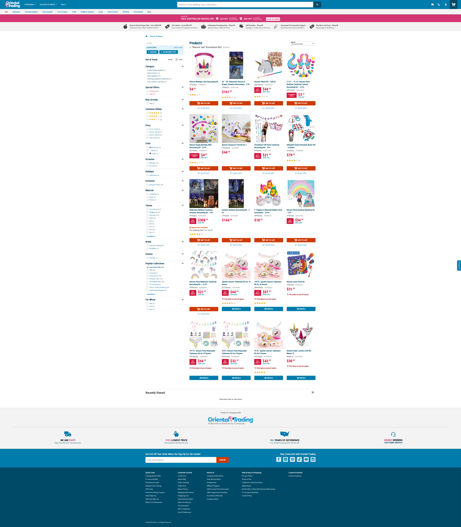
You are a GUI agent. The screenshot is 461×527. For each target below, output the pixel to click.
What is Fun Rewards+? (154, 502)
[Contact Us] (439, 4)
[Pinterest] (292, 459)
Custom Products (294, 476)
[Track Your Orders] (433, 4)
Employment (211, 482)
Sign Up (222, 460)
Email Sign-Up (151, 495)
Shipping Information (186, 492)
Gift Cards (149, 489)
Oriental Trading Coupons (155, 492)
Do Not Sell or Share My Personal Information (258, 489)
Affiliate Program (213, 486)
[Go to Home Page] (146, 36)
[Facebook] (278, 459)
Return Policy (183, 489)
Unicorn (153, 52)
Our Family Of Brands (215, 495)
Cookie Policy (247, 495)
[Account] (446, 4)
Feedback (459, 265)
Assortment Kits (169, 52)
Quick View (204, 108)
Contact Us (182, 476)
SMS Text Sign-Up (152, 499)
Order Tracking (183, 482)
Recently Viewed (155, 393)
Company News (212, 499)
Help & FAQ (182, 479)
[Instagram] (313, 459)
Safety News (246, 486)
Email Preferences (184, 512)
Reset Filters (178, 47)
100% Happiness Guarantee (217, 492)
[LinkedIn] (285, 459)
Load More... (151, 236)
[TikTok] (299, 459)
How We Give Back (214, 479)
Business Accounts (152, 482)
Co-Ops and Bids (152, 479)
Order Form (182, 486)
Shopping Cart (183, 495)
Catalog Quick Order (153, 476)
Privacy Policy (247, 476)
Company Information (215, 476)
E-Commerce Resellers (250, 492)
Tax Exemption (183, 505)
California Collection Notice (252, 482)
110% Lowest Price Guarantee (218, 489)
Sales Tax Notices (184, 502)
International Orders (185, 499)
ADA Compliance (184, 509)
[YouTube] (306, 459)
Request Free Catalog (153, 486)
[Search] (317, 4)
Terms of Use (246, 479)
